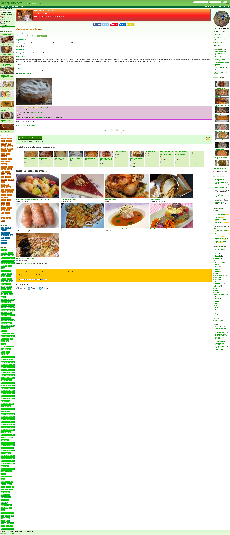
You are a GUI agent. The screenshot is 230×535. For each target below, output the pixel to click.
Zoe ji (216, 65)
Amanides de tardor (7, 263)
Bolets (10, 273)
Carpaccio (3, 151)
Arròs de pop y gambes (221, 230)
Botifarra (3, 276)
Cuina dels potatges (5, 318)
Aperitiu (10, 138)
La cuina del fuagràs (5, 406)
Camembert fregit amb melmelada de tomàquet (106, 159)
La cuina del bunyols (5, 401)
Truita (2, 220)
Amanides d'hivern (7, 255)
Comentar (116, 132)
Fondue (3, 174)
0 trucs (217, 37)
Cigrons (3, 292)
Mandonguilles (9, 189)
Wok (11, 235)
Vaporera (7, 238)
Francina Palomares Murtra (222, 62)
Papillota (3, 200)
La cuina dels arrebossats (9, 417)
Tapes (2, 218)
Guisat (2, 182)
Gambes (3, 351)
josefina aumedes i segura (222, 58)
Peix (9, 497)
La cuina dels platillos (8, 445)
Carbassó (11, 281)
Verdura (3, 526)
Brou (9, 143)
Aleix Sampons (31, 125)
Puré (8, 205)
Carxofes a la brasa (150, 151)
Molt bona (3, 484)
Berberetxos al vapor (220, 219)
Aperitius (10, 266)
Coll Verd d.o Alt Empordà (221, 275)
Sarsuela (217, 217)
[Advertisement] (114, 305)
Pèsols (2, 500)
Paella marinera (219, 349)
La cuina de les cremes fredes (10, 378)
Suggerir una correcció (123, 132)
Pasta (9, 200)
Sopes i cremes (6, 10)
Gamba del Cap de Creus (221, 332)
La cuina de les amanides (9, 370)
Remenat (3, 207)
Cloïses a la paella (220, 214)
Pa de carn (218, 236)
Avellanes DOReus (5, 271)
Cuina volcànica (218, 279)
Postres (3, 505)
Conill (6, 294)
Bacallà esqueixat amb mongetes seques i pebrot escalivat (222, 330)
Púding (3, 205)
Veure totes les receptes (219, 168)
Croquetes (4, 164)
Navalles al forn (219, 179)
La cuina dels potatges (8, 450)
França (12, 346)
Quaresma (4, 508)
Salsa (7, 210)
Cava (216, 273)
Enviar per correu (105, 132)
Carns (3, 16)
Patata (8, 495)
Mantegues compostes (6, 476)
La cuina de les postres (8, 393)
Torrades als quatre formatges (120, 152)
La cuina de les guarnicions (10, 383)
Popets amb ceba (219, 343)
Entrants (4, 331)
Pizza (7, 202)
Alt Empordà (4, 250)
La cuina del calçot (7, 404)
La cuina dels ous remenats (8, 442)
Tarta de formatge (59, 158)
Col (2, 294)
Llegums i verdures (7, 14)
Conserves (4, 159)
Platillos (217, 307)
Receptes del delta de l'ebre (7, 513)
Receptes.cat (11, 3)
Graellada (3, 179)
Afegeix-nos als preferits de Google (31, 137)
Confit (8, 154)
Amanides (11, 253)
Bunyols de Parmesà (29, 158)
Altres (3, 27)
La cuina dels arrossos (8, 419)
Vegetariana (10, 523)
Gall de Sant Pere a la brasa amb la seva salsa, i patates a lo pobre (181, 153)
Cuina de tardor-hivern (8, 315)
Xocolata (10, 528)
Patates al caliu (219, 222)
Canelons (9, 146)
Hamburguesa (5, 184)
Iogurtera (3, 243)
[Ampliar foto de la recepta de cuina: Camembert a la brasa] (34, 104)
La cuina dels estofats (8, 430)
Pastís (2, 202)
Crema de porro (219, 213)
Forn (2, 227)
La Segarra (4, 466)
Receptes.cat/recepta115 (37, 112)
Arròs (3, 268)
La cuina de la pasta (7, 367)
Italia (2, 354)
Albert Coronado (20, 125)
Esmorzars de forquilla (7, 333)
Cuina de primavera (7, 305)
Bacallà (3, 273)
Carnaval (217, 269)
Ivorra (7, 354)
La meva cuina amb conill (8, 458)
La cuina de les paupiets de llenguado (9, 388)
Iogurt (2, 187)
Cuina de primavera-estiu (9, 307)
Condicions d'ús (16, 533)
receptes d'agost (26, 263)
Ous (2, 489)
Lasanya (8, 187)
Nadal (8, 487)
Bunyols (3, 146)
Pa (2, 197)
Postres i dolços (6, 21)
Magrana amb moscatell (221, 233)
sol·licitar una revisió (41, 117)
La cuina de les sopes (8, 396)
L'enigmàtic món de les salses (11, 357)
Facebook (22, 288)
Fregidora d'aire (5, 232)
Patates (3, 497)
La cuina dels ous (4, 440)
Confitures (4, 156)
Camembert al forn (90, 158)
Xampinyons (3, 528)
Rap (10, 508)
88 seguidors (218, 45)
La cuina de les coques (8, 372)
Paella (6, 197)
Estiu (2, 338)
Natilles (9, 195)
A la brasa (27, 107)
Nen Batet (217, 64)
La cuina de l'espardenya (9, 362)
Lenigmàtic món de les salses (10, 469)
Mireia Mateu (218, 53)
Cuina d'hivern (6, 302)
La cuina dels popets (7, 448)
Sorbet (7, 213)
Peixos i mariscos (6, 18)
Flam (2, 172)
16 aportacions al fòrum (221, 40)
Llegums (9, 471)
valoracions (32, 36)
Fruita (2, 349)
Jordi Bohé (218, 56)
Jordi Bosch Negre (25, 73)
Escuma (3, 169)
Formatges (4, 346)
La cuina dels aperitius (8, 414)
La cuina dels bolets (7, 422)
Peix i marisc (218, 305)
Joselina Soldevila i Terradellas (220, 60)
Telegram (45, 288)
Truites (3, 523)
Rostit (2, 210)
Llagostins (3, 471)
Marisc (3, 479)
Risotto (10, 207)
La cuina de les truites (8, 398)
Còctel (2, 154)
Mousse (3, 195)
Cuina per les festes (7, 325)
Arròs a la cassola (220, 341)
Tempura (8, 218)
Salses (4, 23)
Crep (2, 161)
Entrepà (11, 166)
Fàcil (11, 339)
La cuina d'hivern (7, 359)
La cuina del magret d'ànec (8, 409)
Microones (8, 227)
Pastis (3, 495)
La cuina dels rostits (7, 456)
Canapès (3, 148)
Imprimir (111, 132)
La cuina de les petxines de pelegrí (12, 391)
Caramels (10, 148)
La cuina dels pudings (6, 453)
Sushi (8, 215)
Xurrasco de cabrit (220, 327)
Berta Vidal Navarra (220, 51)
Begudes (4, 25)
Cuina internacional (7, 320)
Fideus (7, 341)
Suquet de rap (218, 345)
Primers (9, 505)
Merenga (3, 192)
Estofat (9, 169)
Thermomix (4, 230)
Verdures (10, 526)
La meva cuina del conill (9, 463)
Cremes (3, 297)
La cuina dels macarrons (6, 437)
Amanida (3, 138)
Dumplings (4, 166)
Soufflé (3, 215)
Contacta (29, 531)
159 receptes (218, 34)
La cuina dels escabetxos (7, 427)
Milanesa (10, 192)
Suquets (3, 518)
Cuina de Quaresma (7, 310)
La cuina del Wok (5, 411)
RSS (3, 531)
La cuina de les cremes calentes (11, 375)
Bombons (8, 141)
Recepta (3, 510)
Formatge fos (43, 158)
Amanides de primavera (9, 258)
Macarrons (3, 474)
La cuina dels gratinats (8, 435)
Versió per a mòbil (16, 531)
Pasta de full (5, 492)
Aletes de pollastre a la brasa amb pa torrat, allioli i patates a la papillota (166, 153)
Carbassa (4, 281)
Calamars (8, 276)
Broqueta (3, 143)
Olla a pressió (4, 235)
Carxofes (3, 289)
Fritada (7, 172)
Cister (10, 292)
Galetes (9, 174)
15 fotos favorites (220, 42)
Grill (2, 238)
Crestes (7, 161)
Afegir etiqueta (44, 107)
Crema (10, 159)
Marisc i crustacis (7, 482)
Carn (9, 284)
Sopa (2, 213)
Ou (12, 487)
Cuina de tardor (6, 312)
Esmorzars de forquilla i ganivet (8, 336)
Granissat (10, 179)
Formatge (3, 344)
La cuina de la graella (8, 365)
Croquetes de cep (219, 337)
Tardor (7, 518)
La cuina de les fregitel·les (6, 380)
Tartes (216, 316)
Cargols (3, 284)
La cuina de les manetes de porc (11, 385)
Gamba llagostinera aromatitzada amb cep (221, 335)
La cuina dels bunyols (8, 424)
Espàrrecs (217, 281)
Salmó (2, 515)
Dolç (2, 328)
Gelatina (8, 177)
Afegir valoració (42, 36)
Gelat (2, 177)
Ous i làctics (5, 19)
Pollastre (4, 502)
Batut (2, 141)
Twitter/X (33, 288)
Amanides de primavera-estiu (8, 260)
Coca (9, 151)
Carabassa (9, 279)
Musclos (3, 487)
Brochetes (217, 260)
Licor (2, 189)
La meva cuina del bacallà (9, 461)
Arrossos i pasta (6, 12)
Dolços (7, 328)
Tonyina (2, 521)
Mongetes (9, 484)
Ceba (8, 289)
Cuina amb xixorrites (8, 299)
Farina (2, 341)
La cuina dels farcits (5, 432)
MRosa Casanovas (220, 55)
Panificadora (4, 240)
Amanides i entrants (7, 8)
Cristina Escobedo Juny (221, 67)
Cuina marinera (6, 323)
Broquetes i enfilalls (219, 262)
